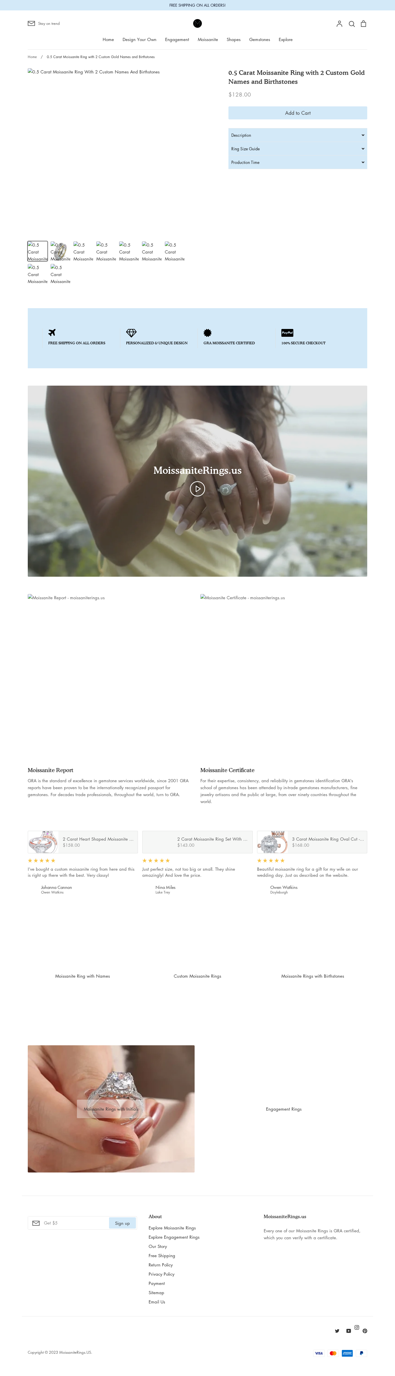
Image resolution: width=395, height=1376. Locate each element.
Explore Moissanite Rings (172, 1228)
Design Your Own (139, 39)
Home (108, 39)
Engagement (177, 39)
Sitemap (156, 1292)
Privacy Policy (161, 1274)
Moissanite (208, 39)
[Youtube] (349, 1331)
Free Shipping (162, 1255)
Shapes (234, 39)
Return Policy (161, 1265)
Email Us (157, 1302)
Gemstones (259, 39)
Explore (286, 39)
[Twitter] (337, 1331)
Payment (157, 1283)
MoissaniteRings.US (75, 1352)
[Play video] (197, 488)
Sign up (122, 1223)
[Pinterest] (365, 1331)
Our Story (158, 1246)
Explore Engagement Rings (174, 1237)
